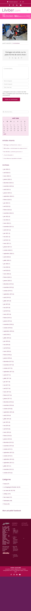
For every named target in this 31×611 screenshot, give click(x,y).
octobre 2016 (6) (7, 408)
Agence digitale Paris (16, 569)
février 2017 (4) (7, 395)
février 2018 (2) (7, 354)
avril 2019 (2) (6, 311)
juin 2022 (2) (6, 216)
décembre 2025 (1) (8, 182)
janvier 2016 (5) (7, 439)
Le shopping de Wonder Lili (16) (11, 487)
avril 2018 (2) (6, 348)
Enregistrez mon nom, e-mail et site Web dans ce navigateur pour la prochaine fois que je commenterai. (15, 93)
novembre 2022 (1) (8, 213)
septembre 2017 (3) (8, 371)
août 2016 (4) (7, 415)
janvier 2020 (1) (7, 280)
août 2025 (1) (7, 189)
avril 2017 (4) (6, 388)
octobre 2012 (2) (7, 472)
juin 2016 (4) (6, 422)
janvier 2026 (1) (7, 179)
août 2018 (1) (7, 334)
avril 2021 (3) (6, 240)
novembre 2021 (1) (8, 226)
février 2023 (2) (7, 209)
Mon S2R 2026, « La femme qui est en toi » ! (13, 151)
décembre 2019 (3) (8, 284)
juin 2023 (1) (6, 203)
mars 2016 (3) (7, 432)
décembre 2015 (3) (8, 442)
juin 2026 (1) (6, 169)
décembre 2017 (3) (8, 361)
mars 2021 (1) (7, 243)
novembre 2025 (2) (8, 186)
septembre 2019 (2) (8, 294)
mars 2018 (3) (7, 351)
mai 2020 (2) (6, 267)
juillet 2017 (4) (7, 378)
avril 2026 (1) (6, 172)
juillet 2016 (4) (7, 419)
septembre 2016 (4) (8, 412)
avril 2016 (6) (6, 429)
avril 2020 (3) (6, 270)
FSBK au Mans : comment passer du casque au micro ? (15, 148)
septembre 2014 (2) (8, 459)
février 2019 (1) (7, 317)
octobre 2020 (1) (7, 250)
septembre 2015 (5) (8, 452)
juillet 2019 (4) (7, 301)
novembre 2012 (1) (8, 469)
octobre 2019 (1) (7, 290)
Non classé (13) (7, 497)
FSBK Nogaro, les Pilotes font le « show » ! (12, 145)
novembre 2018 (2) (8, 324)
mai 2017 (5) (6, 385)
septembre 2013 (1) (8, 462)
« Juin (4, 134)
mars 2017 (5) (7, 392)
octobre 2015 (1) (7, 449)
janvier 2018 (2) (7, 358)
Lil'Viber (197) (7, 494)
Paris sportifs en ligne (18, 570)
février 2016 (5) (7, 435)
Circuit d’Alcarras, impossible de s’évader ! (12, 158)
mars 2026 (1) (7, 176)
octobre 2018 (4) (7, 328)
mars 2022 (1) (7, 223)
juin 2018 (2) (6, 341)
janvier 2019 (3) (7, 321)
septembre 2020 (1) (8, 253)
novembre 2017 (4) (8, 365)
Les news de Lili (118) (9, 490)
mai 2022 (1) (6, 220)
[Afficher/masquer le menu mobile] (28, 10)
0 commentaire (16, 43)
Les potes (7, 569)
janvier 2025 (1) (7, 193)
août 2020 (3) (7, 257)
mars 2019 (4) (7, 314)
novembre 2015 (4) (8, 445)
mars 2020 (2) (7, 274)
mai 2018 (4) (6, 344)
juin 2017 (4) (6, 381)
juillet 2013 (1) (7, 466)
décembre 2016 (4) (8, 402)
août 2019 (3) (7, 297)
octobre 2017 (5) (7, 368)
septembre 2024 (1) (8, 196)
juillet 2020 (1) (7, 260)
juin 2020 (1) (6, 263)
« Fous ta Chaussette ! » (8, 155)
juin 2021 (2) (6, 233)
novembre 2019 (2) (8, 287)
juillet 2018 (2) (7, 338)
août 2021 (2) (7, 230)
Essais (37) (6, 483)
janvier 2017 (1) (7, 398)
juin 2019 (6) (6, 304)
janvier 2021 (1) (7, 247)
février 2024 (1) (7, 199)
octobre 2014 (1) (7, 456)
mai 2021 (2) (6, 236)
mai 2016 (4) (6, 425)
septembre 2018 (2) (8, 331)
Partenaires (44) (7, 500)
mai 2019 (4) (6, 307)
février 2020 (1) (7, 277)
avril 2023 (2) (6, 206)
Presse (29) (6, 504)
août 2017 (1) (7, 375)
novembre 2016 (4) (8, 405)
